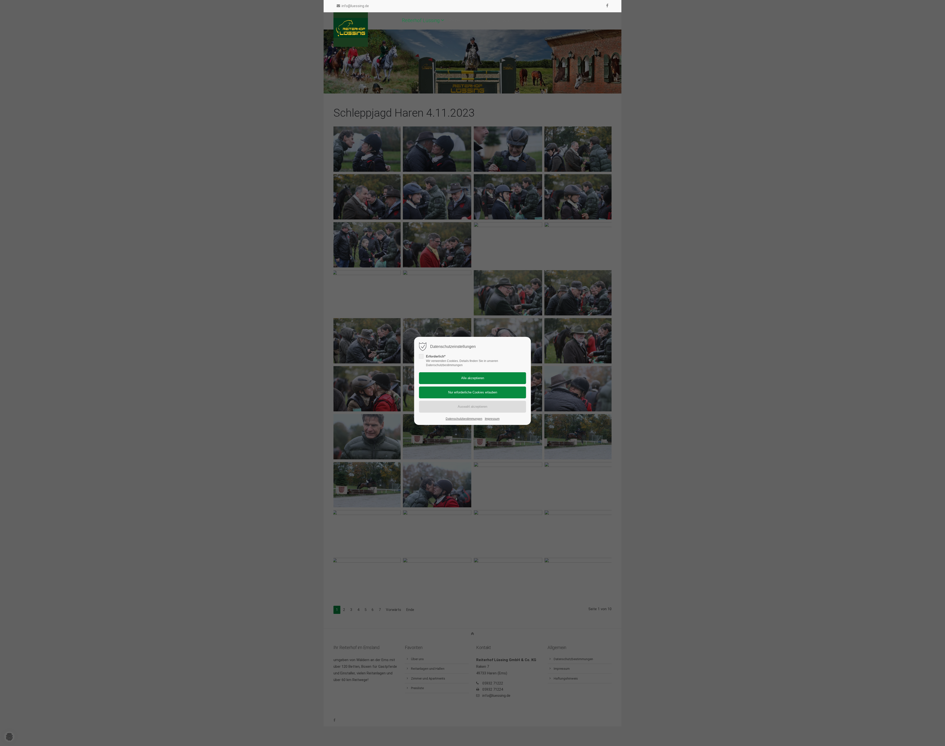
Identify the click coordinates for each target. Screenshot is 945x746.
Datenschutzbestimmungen (464, 418)
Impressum (492, 418)
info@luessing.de (355, 6)
